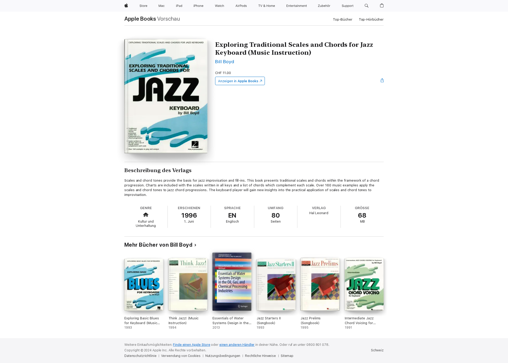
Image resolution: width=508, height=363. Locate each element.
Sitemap (287, 356)
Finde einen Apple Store (191, 345)
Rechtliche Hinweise (260, 356)
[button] (366, 6)
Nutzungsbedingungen (223, 356)
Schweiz (377, 350)
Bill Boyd (224, 61)
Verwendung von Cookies (180, 356)
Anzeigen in (238, 81)
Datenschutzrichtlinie (140, 356)
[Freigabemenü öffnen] (382, 81)
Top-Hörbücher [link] (371, 19)
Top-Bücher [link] (342, 19)
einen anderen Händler (237, 345)
